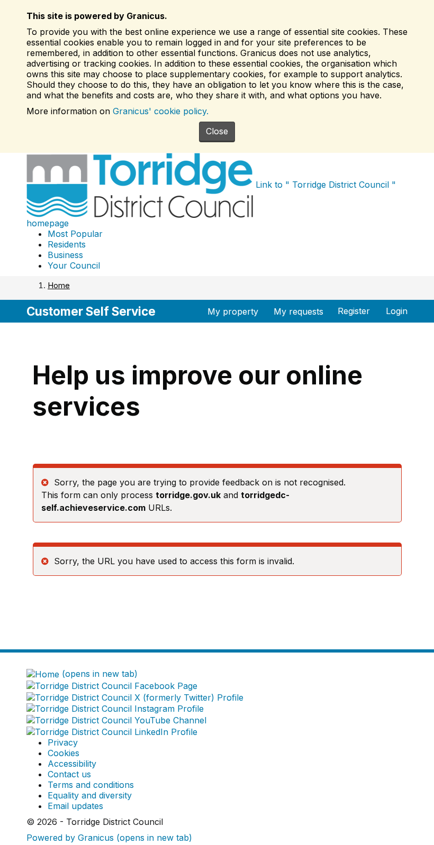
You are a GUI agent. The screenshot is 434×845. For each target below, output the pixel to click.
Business (65, 255)
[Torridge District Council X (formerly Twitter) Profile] (134, 697)
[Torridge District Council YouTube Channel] (116, 720)
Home (59, 285)
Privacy (63, 742)
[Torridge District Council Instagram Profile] (115, 709)
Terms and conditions (91, 784)
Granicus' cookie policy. (161, 111)
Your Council (74, 265)
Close (217, 131)
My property (232, 311)
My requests (298, 311)
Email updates (75, 806)
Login (397, 311)
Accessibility (72, 763)
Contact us (69, 774)
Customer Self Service (91, 311)
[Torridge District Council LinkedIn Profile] (111, 731)
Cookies (63, 753)
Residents (67, 244)
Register (354, 311)
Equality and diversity (90, 795)
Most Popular (75, 233)
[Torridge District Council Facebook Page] (111, 685)
